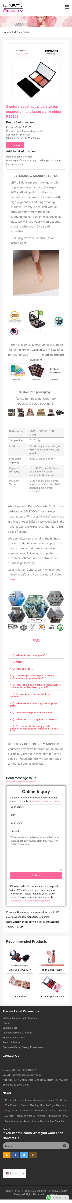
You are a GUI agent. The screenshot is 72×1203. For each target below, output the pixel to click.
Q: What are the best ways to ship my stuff (33, 704)
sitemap (53, 1194)
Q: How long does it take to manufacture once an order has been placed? (35, 686)
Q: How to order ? (23, 668)
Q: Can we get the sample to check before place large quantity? (32, 676)
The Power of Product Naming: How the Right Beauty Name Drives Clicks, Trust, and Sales (37, 1105)
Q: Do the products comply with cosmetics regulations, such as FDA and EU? (34, 728)
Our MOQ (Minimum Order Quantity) (30, 900)
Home (6, 32)
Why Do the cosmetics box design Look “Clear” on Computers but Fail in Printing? (37, 1110)
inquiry (16, 145)
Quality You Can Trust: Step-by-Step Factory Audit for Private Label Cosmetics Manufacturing (37, 1121)
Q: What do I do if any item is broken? (35, 719)
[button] (67, 7)
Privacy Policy (12, 1190)
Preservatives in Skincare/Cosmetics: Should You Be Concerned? (37, 1100)
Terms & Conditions (35, 1190)
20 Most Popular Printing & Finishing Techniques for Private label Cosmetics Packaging (37, 1115)
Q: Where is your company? (29, 655)
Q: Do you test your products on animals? (30, 695)
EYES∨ (16, 32)
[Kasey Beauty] (12, 8)
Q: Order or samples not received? (32, 712)
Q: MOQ (17, 662)
